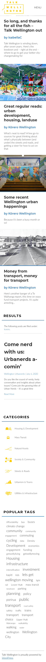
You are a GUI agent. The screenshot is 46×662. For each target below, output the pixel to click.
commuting (27, 535)
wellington (12, 632)
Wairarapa (10, 623)
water (22, 628)
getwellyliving (13, 554)
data (22, 541)
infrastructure (17, 564)
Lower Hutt (17, 585)
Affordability (12, 522)
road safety (28, 606)
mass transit (32, 584)
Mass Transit (20, 437)
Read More (9, 394)
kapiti (9, 575)
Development (15, 545)
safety (9, 611)
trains (28, 610)
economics (33, 546)
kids (17, 575)
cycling (11, 540)
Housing (13, 558)
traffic (18, 611)
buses (31, 522)
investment (31, 569)
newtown (10, 589)
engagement (13, 550)
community (14, 531)
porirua (11, 599)
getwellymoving (31, 554)
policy (27, 593)
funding (27, 550)
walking (11, 627)
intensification (13, 570)
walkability (23, 623)
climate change (15, 526)
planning (13, 594)
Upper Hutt (22, 619)
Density (31, 541)
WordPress (7, 658)
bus (23, 522)
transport (12, 615)
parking (22, 588)
